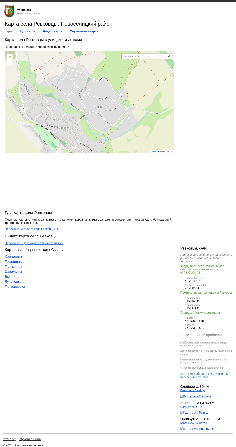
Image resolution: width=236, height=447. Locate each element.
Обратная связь (30, 439)
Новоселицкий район (52, 46)
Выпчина (12, 276)
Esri (171, 151)
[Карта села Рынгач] (194, 412)
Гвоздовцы (13, 262)
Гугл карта (27, 31)
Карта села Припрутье (193, 423)
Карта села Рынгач (191, 406)
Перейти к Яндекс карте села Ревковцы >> (34, 243)
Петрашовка (15, 286)
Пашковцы (13, 267)
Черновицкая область (19, 46)
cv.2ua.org (9, 439)
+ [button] (10, 56)
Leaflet (153, 151)
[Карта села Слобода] (195, 396)
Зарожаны (13, 272)
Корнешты (13, 257)
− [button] (10, 62)
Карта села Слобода (192, 390)
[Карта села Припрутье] (197, 428)
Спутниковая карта (84, 31)
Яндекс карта (52, 31)
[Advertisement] (89, 181)
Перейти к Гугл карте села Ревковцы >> (32, 229)
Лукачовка (13, 281)
